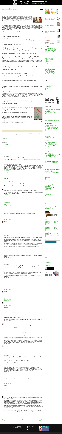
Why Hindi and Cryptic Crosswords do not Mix (51, 161)
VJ (4, 279)
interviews (6, 9)
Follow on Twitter (31, 426)
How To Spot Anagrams (48, 52)
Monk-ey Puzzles (47, 186)
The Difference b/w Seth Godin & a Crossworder (52, 168)
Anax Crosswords (47, 177)
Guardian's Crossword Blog (49, 184)
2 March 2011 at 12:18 (7, 289)
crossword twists (48, 226)
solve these (48, 233)
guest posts (48, 228)
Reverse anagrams (47, 84)
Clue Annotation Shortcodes (49, 74)
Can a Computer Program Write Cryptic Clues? (51, 162)
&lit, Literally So (47, 68)
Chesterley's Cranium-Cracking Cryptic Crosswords (52, 120)
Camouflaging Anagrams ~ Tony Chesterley (51, 144)
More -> (53, 38)
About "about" (47, 88)
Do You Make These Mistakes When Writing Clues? (52, 169)
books (47, 223)
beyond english (48, 222)
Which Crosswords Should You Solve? (50, 50)
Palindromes (47, 89)
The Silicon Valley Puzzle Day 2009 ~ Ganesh (51, 156)
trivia (54, 234)
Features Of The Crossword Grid (49, 73)
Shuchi (6, 138)
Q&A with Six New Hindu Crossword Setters (51, 128)
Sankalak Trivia (47, 136)
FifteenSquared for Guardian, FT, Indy (50, 206)
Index (44, 3)
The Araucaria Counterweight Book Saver (51, 114)
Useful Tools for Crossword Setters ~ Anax (51, 142)
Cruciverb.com (47, 179)
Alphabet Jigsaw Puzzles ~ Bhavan (50, 151)
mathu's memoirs (6, 234)
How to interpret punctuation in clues (50, 85)
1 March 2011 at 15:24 (7, 257)
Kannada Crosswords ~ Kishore (49, 152)
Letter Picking (47, 63)
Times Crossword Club (48, 196)
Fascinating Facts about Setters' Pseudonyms (51, 163)
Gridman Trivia (47, 135)
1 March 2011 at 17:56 (7, 262)
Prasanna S (5, 178)
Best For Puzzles (47, 178)
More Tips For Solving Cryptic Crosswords (51, 49)
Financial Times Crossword (49, 195)
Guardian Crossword (48, 194)
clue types (55, 223)
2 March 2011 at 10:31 (7, 277)
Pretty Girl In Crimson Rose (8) (49, 111)
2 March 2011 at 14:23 (7, 300)
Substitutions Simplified (48, 61)
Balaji (4, 204)
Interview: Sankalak (6, 127)
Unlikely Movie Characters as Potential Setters (51, 112)
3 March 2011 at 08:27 (7, 343)
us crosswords (56, 235)
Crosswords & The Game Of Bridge (50, 72)
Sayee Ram (5, 298)
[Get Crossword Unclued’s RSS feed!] (47, 13)
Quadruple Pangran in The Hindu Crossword (51, 129)
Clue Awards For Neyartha (49, 130)
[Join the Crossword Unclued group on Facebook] (57, 13)
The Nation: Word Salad (48, 189)
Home (33, 3)
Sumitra (5, 366)
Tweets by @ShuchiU (48, 262)
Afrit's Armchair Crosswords (49, 108)
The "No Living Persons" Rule (49, 170)
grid (54, 227)
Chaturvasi (5, 323)
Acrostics (46, 62)
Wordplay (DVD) (47, 110)
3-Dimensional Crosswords (49, 171)
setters (10, 9)
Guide (36, 3)
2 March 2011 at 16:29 (7, 305)
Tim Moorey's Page (48, 188)
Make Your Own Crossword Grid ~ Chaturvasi (51, 146)
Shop (41, 3)
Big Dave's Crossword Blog (49, 208)
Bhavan (5, 221)
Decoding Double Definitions (49, 58)
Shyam (5, 345)
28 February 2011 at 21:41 (8, 214)
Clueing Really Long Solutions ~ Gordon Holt (51, 155)
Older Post (5, 420)
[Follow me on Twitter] (53, 13)
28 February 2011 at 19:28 (8, 194)
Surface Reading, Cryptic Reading (50, 69)
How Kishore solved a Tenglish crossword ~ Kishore (52, 154)
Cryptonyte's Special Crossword (49, 137)
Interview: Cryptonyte (7, 126)
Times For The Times (48, 207)
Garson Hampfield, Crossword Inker (50, 118)
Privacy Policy (30, 433)
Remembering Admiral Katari (49, 126)
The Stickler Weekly (48, 200)
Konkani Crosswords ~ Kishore (49, 153)
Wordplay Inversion (48, 90)
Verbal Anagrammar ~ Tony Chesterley (50, 145)
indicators (47, 229)
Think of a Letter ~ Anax (48, 143)
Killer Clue (46, 113)
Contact (25, 433)
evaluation (47, 227)
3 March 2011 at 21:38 (7, 383)
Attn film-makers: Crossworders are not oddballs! (52, 119)
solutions (55, 232)
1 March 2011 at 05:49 (7, 219)
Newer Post (39, 420)
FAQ (38, 3)
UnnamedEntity (6, 144)
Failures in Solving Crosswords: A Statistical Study (52, 172)
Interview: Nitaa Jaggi (6, 8)
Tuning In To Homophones (49, 59)
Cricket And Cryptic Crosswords (49, 71)
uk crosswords (48, 235)
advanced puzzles (48, 221)
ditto (54, 226)
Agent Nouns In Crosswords (49, 70)
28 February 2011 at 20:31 (8, 202)
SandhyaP (5, 172)
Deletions (46, 60)
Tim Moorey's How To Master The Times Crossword (52, 109)
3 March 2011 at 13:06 (7, 371)
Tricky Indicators (47, 87)
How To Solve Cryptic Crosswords (50, 48)
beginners (55, 221)
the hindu (14, 9)
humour (55, 228)
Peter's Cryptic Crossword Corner (49, 187)
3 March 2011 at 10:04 (7, 353)
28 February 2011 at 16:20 (8, 170)
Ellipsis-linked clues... (48, 86)
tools (47, 234)
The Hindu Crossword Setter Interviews (50, 125)
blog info (55, 222)
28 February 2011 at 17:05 (8, 176)
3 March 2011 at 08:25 (7, 321)
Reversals (46, 57)
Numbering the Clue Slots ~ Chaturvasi (50, 147)
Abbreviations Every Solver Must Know (50, 51)
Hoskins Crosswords (48, 185)
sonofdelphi (5, 307)
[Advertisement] (13, 12)
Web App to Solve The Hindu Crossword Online (51, 127)
